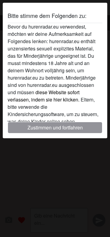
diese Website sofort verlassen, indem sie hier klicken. (43, 96)
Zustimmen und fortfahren (55, 127)
